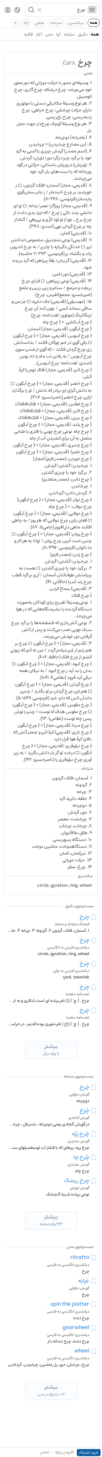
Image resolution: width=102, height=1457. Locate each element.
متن (49, 34)
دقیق (82, 34)
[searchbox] (64, 9)
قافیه (28, 34)
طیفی (39, 22)
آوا (58, 34)
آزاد (26, 22)
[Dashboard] (7, 10)
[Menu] (92, 10)
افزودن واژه (64, 1452)
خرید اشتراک (88, 1452)
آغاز (39, 34)
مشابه (69, 34)
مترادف (56, 22)
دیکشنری (76, 22)
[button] (30, 10)
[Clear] (40, 10)
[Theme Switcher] (17, 11)
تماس (44, 1452)
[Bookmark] (94, 917)
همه (93, 22)
